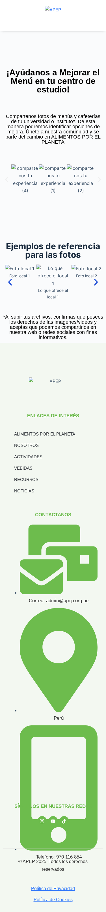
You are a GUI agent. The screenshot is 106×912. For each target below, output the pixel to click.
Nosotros (26, 445)
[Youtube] (53, 821)
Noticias (24, 490)
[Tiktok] (64, 821)
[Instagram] (42, 821)
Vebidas (23, 468)
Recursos (26, 479)
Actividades (28, 456)
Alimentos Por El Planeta (44, 434)
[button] (7, 179)
